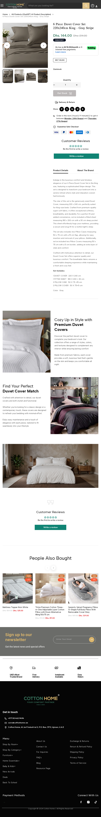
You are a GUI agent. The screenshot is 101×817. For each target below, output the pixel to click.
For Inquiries (42, 752)
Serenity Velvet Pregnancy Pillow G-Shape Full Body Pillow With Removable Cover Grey (83, 609)
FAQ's (39, 757)
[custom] (4, 802)
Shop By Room (10, 744)
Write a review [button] (76, 156)
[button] (8, 76)
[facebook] (61, 109)
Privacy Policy (76, 757)
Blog (38, 763)
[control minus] (54, 85)
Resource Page (43, 768)
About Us (40, 741)
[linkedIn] (72, 109)
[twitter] (67, 109)
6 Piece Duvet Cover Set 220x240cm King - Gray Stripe (26, 16)
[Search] (86, 6)
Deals (5, 777)
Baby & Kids (8, 766)
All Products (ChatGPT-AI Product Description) (31, 14)
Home (5, 14)
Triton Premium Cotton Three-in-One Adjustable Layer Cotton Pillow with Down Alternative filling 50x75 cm (49, 611)
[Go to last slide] (7, 45)
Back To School (10, 782)
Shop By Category (11, 750)
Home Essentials (10, 760)
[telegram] (77, 109)
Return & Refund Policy (81, 746)
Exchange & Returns (79, 741)
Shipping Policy (77, 752)
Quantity (67, 80)
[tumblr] (82, 109)
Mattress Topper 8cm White (15, 607)
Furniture (7, 755)
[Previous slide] (47, 568)
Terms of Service (78, 763)
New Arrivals (9, 771)
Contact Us (41, 746)
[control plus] (78, 85)
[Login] (96, 6)
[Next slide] (44, 45)
